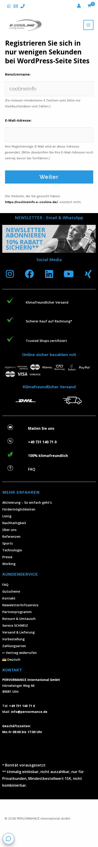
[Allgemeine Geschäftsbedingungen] (42, 829)
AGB (37, 829)
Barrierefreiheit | (27, 835)
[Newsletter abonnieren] (49, 239)
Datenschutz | (69, 829)
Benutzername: (18, 74)
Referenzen (11, 536)
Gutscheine (11, 591)
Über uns (9, 530)
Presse (7, 557)
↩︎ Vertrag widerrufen (19, 653)
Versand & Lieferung (18, 632)
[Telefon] (23, 6)
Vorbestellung (13, 639)
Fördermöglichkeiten (18, 509)
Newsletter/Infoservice (20, 605)
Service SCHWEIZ (15, 625)
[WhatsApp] (9, 6)
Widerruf (49, 829)
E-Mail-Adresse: (18, 120)
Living (6, 516)
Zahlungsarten (14, 646)
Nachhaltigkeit (14, 523)
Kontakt (8, 598)
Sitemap (47, 835)
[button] (49, 659)
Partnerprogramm (17, 612)
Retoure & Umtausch (19, 618)
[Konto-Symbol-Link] (79, 6)
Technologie (12, 550)
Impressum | (24, 829)
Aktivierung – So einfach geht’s (27, 502)
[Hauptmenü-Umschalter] (88, 25)
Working (8, 564)
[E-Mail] (16, 6)
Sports (7, 543)
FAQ (5, 584)
